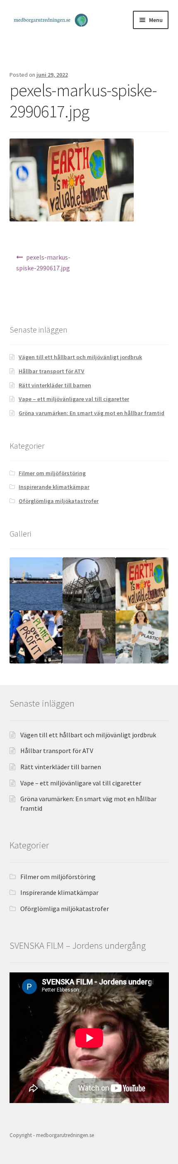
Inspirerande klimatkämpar (54, 487)
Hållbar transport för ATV (51, 371)
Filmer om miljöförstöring (52, 473)
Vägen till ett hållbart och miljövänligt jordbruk (80, 357)
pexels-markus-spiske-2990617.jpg (43, 262)
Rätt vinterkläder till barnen (55, 385)
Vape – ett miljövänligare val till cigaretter (74, 399)
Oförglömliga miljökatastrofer (59, 501)
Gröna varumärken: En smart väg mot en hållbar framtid (91, 413)
